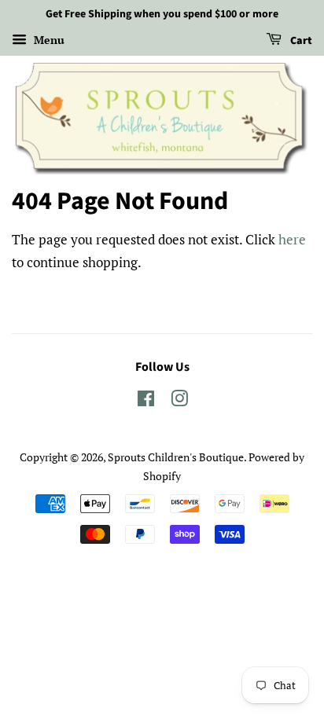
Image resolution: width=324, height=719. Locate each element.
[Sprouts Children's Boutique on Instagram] (179, 401)
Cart (300, 41)
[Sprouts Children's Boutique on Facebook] (146, 401)
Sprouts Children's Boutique (176, 456)
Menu (47, 39)
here (292, 239)
